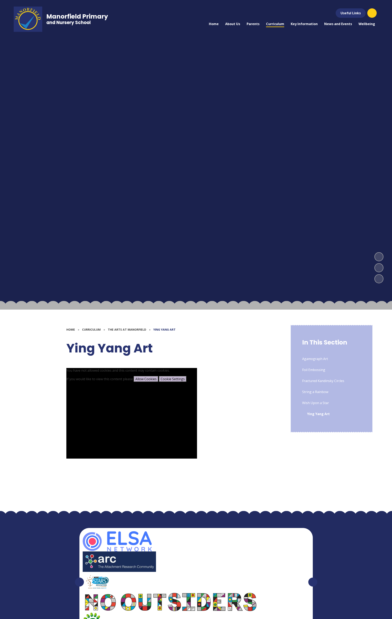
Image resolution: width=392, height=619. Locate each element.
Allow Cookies (146, 379)
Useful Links (351, 13)
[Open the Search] (372, 13)
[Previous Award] (79, 582)
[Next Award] (312, 582)
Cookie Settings (173, 379)
